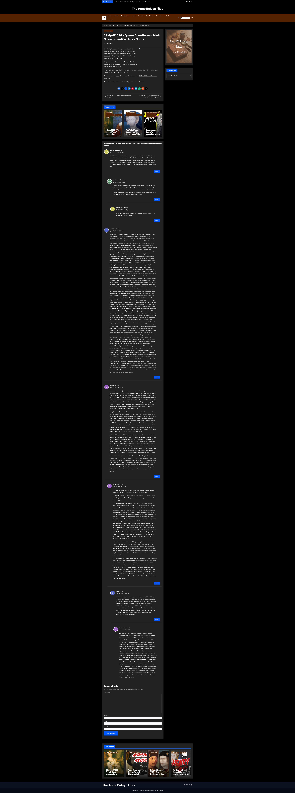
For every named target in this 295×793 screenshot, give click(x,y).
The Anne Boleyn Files (147, 9)
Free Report (150, 16)
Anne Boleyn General (112, 752)
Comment (107, 692)
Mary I (107, 117)
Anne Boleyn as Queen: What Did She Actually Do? (134, 772)
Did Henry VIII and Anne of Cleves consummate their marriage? (180, 773)
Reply (156, 171)
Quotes (168, 16)
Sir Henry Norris (115, 53)
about (117, 76)
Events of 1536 (108, 31)
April (128, 49)
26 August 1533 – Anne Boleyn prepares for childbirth (112, 773)
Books (117, 16)
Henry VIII (118, 115)
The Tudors (154, 752)
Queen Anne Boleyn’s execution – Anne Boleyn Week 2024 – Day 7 (152, 134)
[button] (192, 18)
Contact (110, 20)
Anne (133, 16)
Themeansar (159, 790)
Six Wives (138, 115)
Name (106, 716)
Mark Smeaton (108, 58)
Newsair (152, 790)
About (110, 16)
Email (106, 721)
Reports (140, 16)
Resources (159, 16)
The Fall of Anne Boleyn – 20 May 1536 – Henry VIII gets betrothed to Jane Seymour (132, 134)
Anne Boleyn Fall (130, 112)
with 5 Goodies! (179, 52)
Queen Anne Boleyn (110, 51)
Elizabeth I (109, 112)
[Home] (104, 18)
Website (106, 727)
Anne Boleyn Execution (153, 112)
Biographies (125, 16)
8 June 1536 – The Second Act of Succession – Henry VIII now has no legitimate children (112, 135)
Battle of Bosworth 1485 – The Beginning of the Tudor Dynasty (157, 773)
